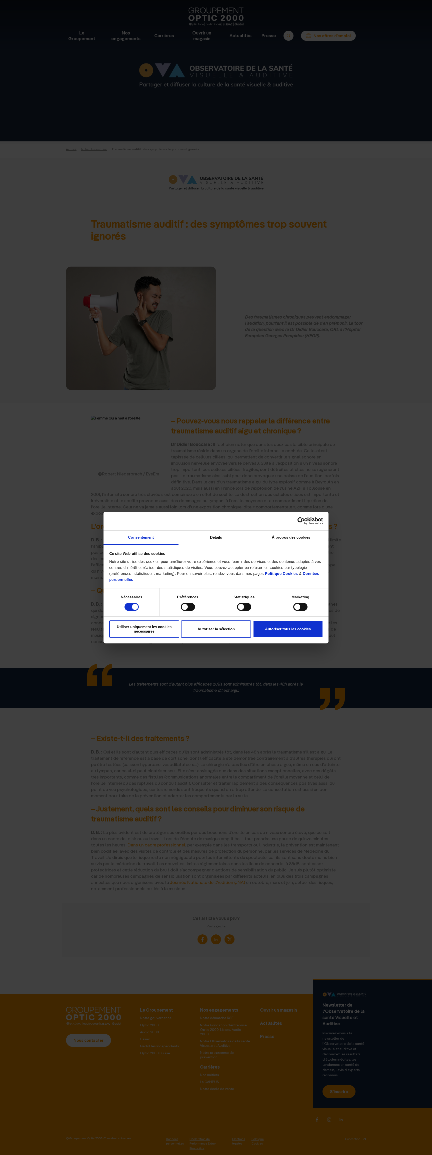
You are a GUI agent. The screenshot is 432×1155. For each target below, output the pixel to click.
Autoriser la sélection (216, 629)
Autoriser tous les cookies (288, 629)
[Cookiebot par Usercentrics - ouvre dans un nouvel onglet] (301, 521)
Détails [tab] (216, 537)
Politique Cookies (281, 573)
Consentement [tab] (141, 537)
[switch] (188, 607)
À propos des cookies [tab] (291, 537)
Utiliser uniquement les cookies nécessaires (144, 629)
